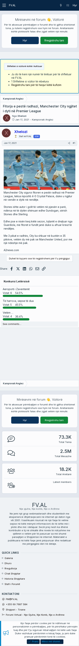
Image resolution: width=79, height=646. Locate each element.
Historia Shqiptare (15, 578)
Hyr (25, 40)
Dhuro (8, 563)
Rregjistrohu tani (54, 40)
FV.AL (12, 5)
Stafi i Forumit (12, 584)
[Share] (69, 143)
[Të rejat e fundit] (60, 5)
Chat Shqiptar (12, 573)
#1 (74, 143)
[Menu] (4, 5)
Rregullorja (11, 568)
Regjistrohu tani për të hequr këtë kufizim (36, 84)
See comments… (12, 324)
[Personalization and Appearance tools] (68, 5)
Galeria (9, 558)
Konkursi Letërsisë (17, 281)
